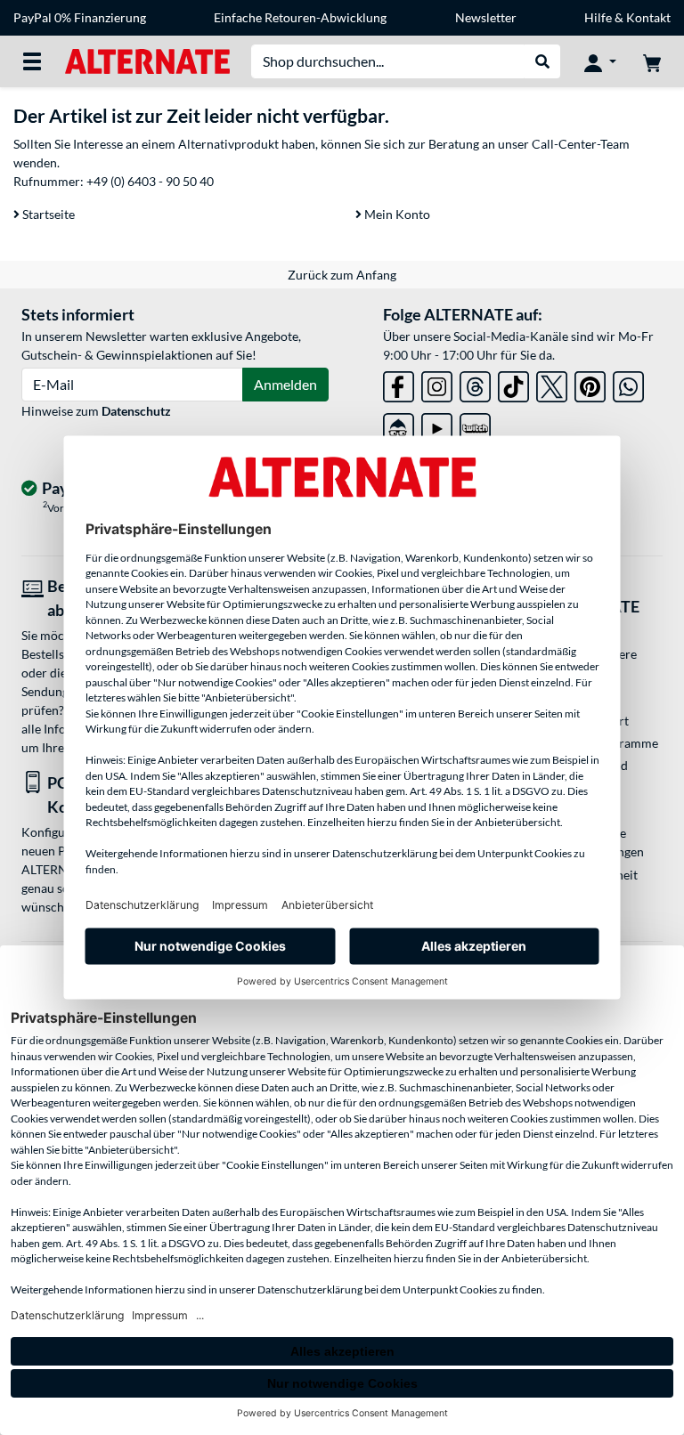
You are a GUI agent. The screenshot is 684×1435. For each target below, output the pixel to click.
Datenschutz (136, 410)
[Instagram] (436, 383)
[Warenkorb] (652, 61)
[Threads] (475, 383)
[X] (551, 383)
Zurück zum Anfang (342, 274)
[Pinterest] (590, 383)
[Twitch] (475, 425)
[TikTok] (513, 383)
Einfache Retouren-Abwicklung (300, 17)
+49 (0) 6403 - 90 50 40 (150, 181)
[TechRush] (398, 425)
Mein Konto (396, 214)
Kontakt (648, 17)
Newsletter (486, 17)
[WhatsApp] (628, 383)
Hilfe (598, 17)
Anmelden (285, 384)
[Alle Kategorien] (32, 61)
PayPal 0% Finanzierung (79, 17)
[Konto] (600, 61)
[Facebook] (398, 383)
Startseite (47, 214)
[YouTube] (436, 425)
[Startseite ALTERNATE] (147, 60)
